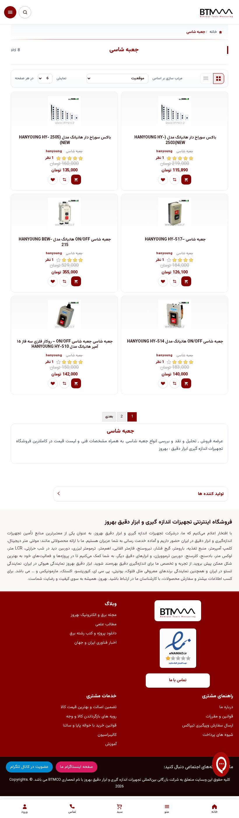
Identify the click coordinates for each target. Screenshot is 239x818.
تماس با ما (178, 680)
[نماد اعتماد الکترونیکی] (178, 648)
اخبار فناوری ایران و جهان (95, 643)
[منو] (10, 12)
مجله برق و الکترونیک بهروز (94, 615)
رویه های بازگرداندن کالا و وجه (91, 716)
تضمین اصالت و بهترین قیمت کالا (89, 707)
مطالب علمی (106, 624)
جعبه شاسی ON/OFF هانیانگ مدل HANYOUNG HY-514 (175, 342)
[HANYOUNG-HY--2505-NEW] (64, 112)
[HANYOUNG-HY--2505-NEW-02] (174, 112)
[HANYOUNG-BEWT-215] (64, 214)
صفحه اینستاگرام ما (76, 767)
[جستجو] (25, 12)
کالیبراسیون (107, 735)
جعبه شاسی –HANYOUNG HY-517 (175, 240)
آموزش (111, 744)
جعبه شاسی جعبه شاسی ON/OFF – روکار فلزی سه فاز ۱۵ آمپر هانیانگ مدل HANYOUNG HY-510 (65, 344)
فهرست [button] (205, 78)
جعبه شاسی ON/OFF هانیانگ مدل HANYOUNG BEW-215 (65, 242)
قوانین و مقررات (219, 716)
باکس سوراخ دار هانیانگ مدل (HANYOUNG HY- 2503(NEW (175, 140)
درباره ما (226, 707)
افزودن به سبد (186, 180)
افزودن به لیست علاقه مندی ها (163, 180)
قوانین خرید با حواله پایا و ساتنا (90, 725)
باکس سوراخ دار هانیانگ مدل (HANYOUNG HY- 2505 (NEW (65, 140)
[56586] (174, 316)
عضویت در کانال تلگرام (29, 767)
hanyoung (164, 152)
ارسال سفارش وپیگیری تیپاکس (207, 725)
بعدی (109, 416)
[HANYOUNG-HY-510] (64, 316)
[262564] (174, 214)
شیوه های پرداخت (218, 735)
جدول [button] (218, 78)
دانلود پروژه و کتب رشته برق (93, 633)
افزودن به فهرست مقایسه (175, 180)
